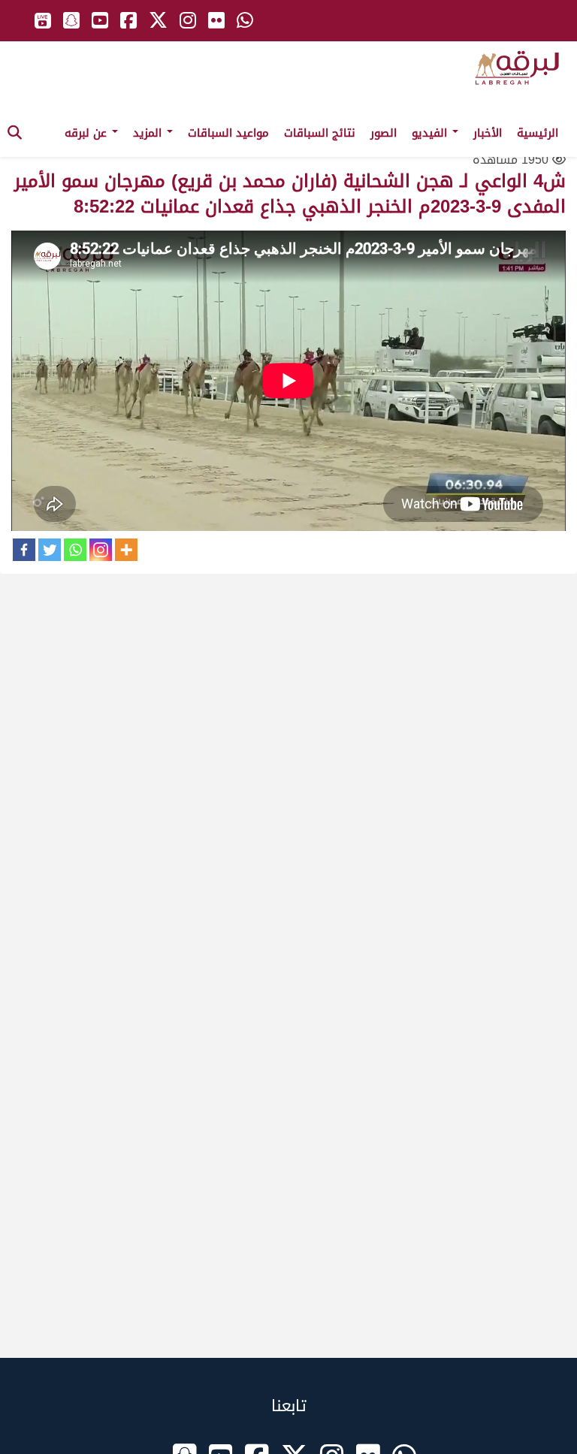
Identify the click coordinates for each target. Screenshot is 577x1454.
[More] (126, 549)
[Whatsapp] (75, 549)
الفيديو (431, 132)
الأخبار (487, 132)
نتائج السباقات (319, 132)
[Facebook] (24, 549)
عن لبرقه (87, 132)
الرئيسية (537, 132)
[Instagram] (100, 549)
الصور (383, 132)
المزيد (149, 132)
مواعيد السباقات (228, 132)
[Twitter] (49, 549)
